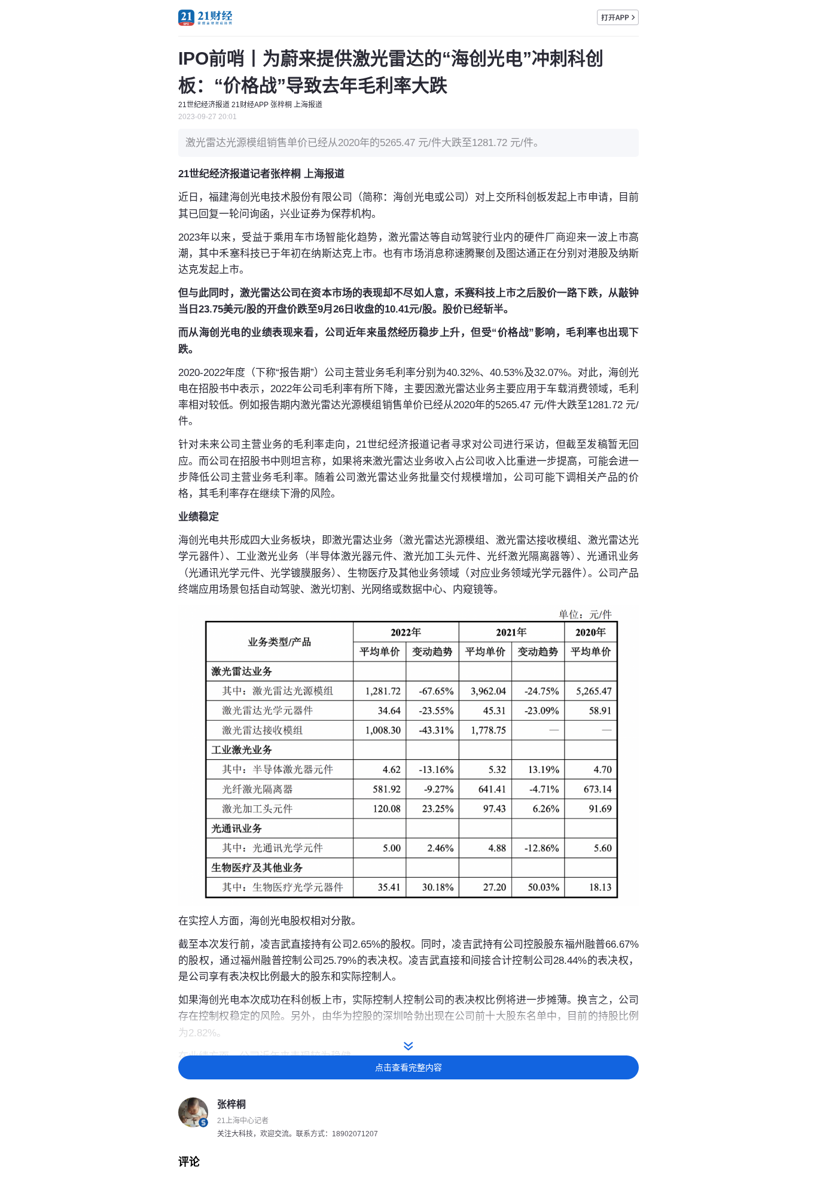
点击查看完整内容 (408, 1067)
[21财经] (205, 18)
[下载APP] (618, 17)
